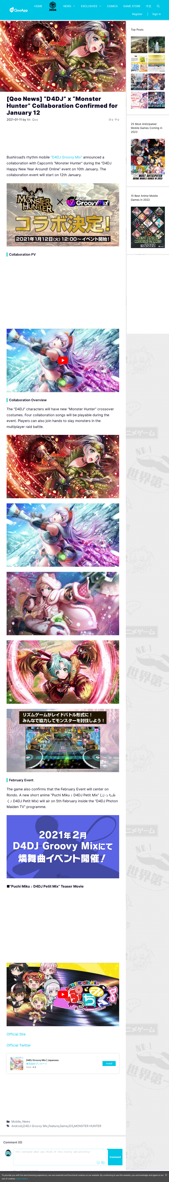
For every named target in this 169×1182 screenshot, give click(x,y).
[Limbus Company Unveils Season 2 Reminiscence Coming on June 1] (156, 45)
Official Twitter (19, 1045)
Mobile (16, 1121)
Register (137, 14)
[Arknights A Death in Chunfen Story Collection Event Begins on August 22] (139, 45)
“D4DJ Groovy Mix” (67, 157)
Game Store (131, 6)
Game (64, 1126)
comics (112, 6)
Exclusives (89, 6)
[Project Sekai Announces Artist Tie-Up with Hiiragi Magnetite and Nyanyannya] (139, 64)
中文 (148, 6)
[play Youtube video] (63, 360)
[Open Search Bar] (158, 6)
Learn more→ (22, 1178)
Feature (54, 1126)
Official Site (16, 1034)
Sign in (156, 14)
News (67, 6)
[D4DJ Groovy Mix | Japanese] (63, 1063)
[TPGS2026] (53, 6)
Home (38, 6)
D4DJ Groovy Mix (35, 1126)
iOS (70, 1126)
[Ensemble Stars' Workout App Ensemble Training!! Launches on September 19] (156, 64)
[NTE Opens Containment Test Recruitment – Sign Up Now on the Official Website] (156, 101)
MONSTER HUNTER (87, 1126)
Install (109, 1063)
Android (16, 1126)
